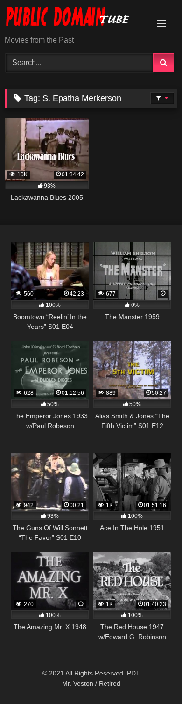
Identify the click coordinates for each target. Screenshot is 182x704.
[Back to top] (153, 676)
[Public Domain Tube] (75, 18)
